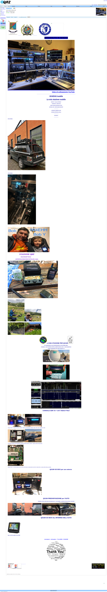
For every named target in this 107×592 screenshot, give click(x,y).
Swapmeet (64, 6)
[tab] (8, 17)
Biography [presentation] (8, 17)
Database (13, 6)
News (26, 6)
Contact (91, 6)
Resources (77, 6)
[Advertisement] (55, 583)
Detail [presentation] (12, 17)
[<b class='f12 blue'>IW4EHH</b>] (101, 15)
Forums (39, 6)
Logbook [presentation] (15, 17)
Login (104, 6)
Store (51, 6)
